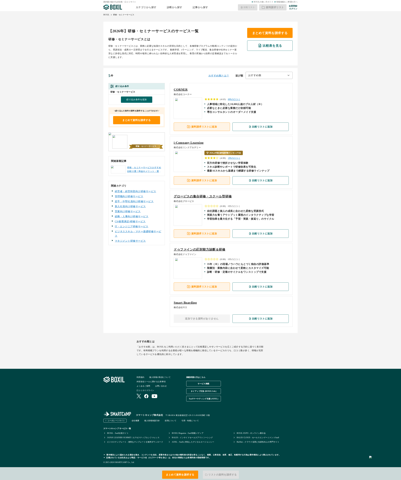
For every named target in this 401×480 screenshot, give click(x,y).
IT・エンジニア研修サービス (131, 226)
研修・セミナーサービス (123, 15)
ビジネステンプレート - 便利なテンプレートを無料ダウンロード (135, 442)
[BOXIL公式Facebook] (146, 396)
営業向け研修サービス (128, 211)
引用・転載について (190, 421)
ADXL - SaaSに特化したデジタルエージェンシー (193, 442)
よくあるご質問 (143, 386)
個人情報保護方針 (152, 421)
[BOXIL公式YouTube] (154, 396)
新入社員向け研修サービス (130, 206)
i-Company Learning (189, 142)
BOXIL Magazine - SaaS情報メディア (187, 433)
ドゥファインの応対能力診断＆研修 (199, 249)
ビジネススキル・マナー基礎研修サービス (138, 233)
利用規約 (140, 377)
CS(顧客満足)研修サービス (130, 221)
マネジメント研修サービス (130, 241)
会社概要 (135, 421)
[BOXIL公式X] (139, 396)
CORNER (181, 89)
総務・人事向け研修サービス (131, 216)
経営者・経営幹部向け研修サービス (135, 191)
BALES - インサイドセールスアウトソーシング (192, 437)
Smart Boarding (185, 302)
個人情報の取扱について (160, 377)
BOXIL (106, 15)
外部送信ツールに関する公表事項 (151, 382)
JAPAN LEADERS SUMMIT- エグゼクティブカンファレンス (133, 437)
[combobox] (269, 75)
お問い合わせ (161, 386)
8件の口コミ (234, 99)
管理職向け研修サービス (129, 196)
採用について (170, 421)
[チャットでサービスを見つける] (383, 460)
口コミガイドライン (145, 390)
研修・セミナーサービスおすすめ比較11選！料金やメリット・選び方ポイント (144, 169)
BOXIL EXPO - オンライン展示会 (251, 433)
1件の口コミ (234, 158)
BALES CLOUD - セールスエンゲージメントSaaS (258, 437)
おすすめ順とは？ (218, 75)
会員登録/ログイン (293, 7)
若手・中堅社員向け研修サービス (134, 201)
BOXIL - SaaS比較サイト (118, 433)
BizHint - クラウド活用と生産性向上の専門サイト (258, 442)
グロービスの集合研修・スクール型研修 (203, 196)
